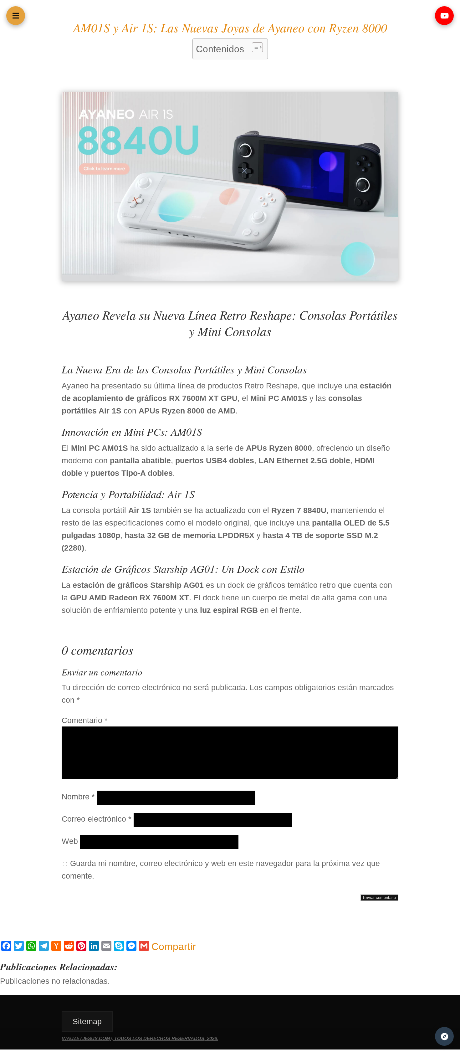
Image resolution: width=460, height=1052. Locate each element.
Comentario (85, 720)
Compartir (173, 947)
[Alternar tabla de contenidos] (254, 47)
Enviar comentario (379, 897)
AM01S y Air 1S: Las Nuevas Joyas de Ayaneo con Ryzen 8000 (230, 27)
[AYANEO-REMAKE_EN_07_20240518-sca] (230, 278)
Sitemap (87, 1021)
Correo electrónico (96, 818)
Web (70, 841)
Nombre (78, 796)
